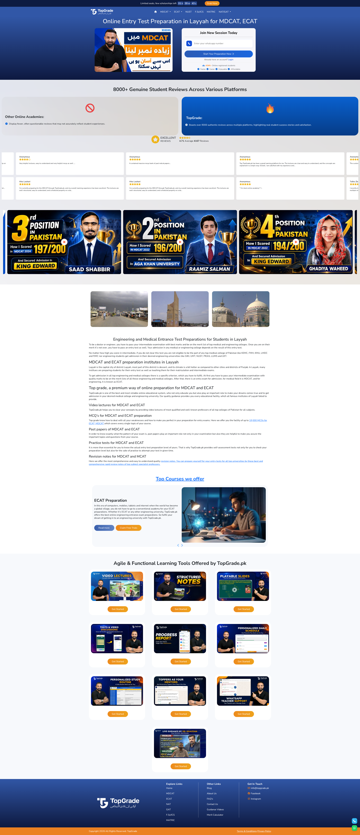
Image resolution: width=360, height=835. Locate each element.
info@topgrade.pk (259, 788)
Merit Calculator (215, 814)
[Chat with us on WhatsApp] (354, 828)
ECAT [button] (177, 11)
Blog (209, 788)
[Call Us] (354, 821)
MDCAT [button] (164, 11)
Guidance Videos (215, 809)
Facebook (255, 793)
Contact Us (212, 804)
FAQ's (210, 798)
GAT (168, 809)
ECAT (169, 798)
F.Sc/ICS (199, 11)
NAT (168, 804)
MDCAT (170, 793)
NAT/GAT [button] (224, 11)
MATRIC (211, 11)
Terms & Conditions (247, 831)
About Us (212, 793)
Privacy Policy (264, 831)
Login (230, 59)
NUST (188, 11)
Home (169, 788)
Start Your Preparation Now (217, 53)
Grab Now (212, 3)
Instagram (255, 798)
